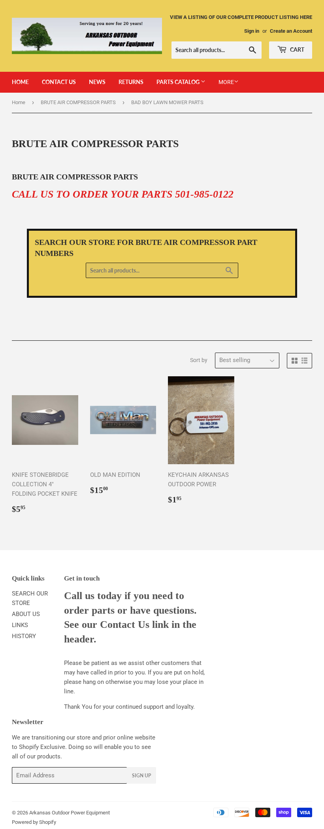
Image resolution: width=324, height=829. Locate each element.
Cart (296, 49)
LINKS (20, 625)
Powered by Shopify (34, 822)
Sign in (251, 31)
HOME (20, 81)
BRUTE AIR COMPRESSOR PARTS (78, 102)
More (226, 82)
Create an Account (291, 31)
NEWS (97, 81)
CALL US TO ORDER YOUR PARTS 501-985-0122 (123, 194)
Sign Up (141, 776)
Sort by (198, 360)
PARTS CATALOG (178, 81)
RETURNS (131, 81)
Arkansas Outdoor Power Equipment (69, 813)
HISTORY (24, 636)
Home (18, 102)
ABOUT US (26, 614)
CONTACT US (59, 81)
